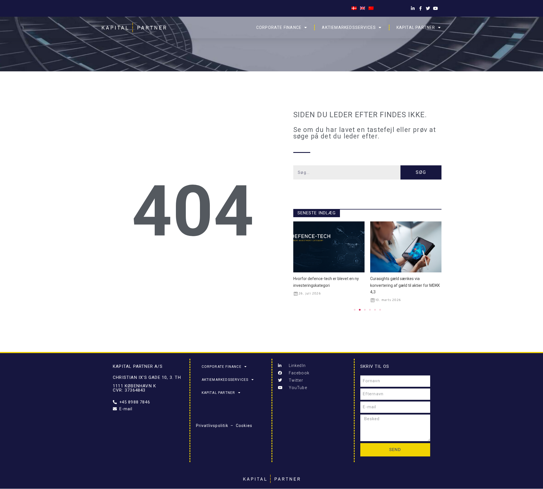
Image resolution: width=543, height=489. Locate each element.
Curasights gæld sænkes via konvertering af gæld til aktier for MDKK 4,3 (328, 285)
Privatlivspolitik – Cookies (224, 425)
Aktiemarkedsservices (349, 27)
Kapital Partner (416, 27)
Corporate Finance (278, 27)
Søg (421, 172)
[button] (354, 310)
